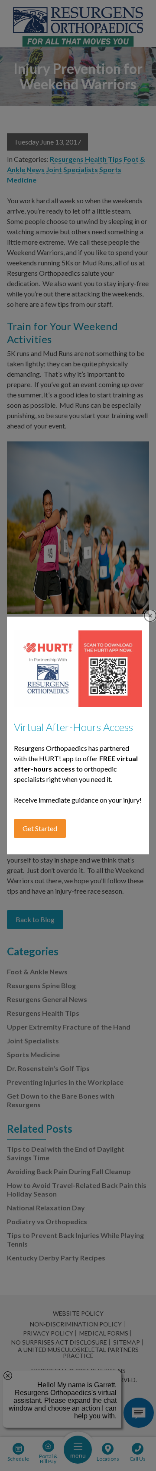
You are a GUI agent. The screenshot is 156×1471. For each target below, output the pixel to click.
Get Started (40, 828)
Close (150, 615)
